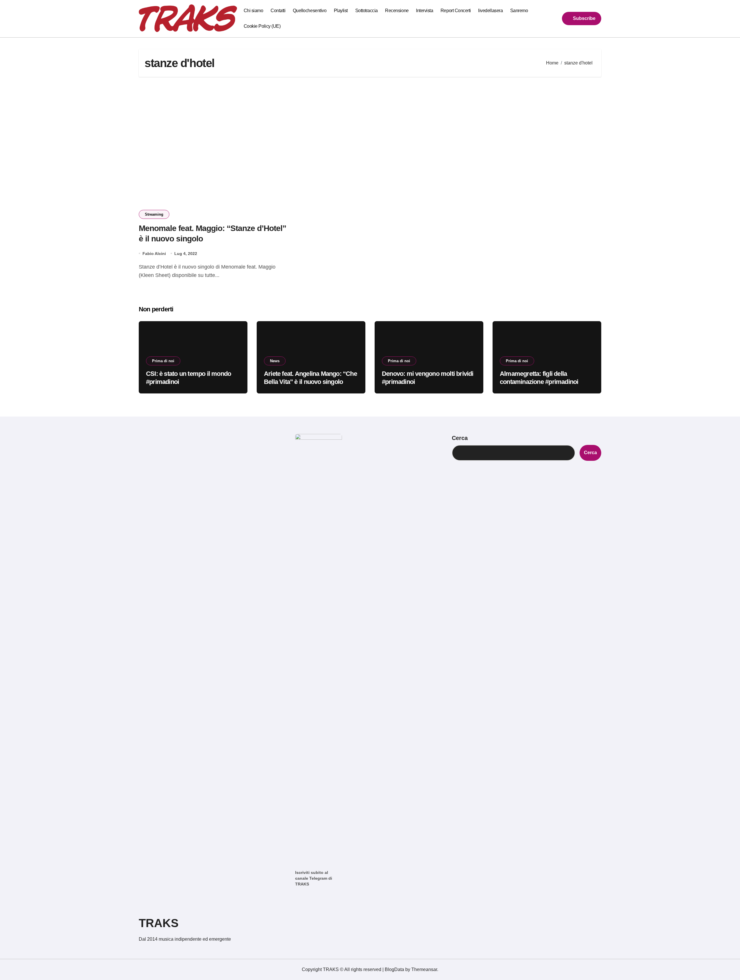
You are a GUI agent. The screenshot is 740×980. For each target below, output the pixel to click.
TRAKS (159, 923)
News (275, 361)
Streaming (154, 214)
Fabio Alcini (154, 253)
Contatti (278, 10)
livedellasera (490, 10)
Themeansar (424, 969)
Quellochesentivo (309, 10)
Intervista (424, 10)
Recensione (396, 10)
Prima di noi (163, 361)
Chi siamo (253, 10)
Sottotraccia (366, 10)
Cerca (460, 438)
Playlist (341, 10)
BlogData (394, 969)
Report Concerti (456, 10)
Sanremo (519, 10)
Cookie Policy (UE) (262, 26)
